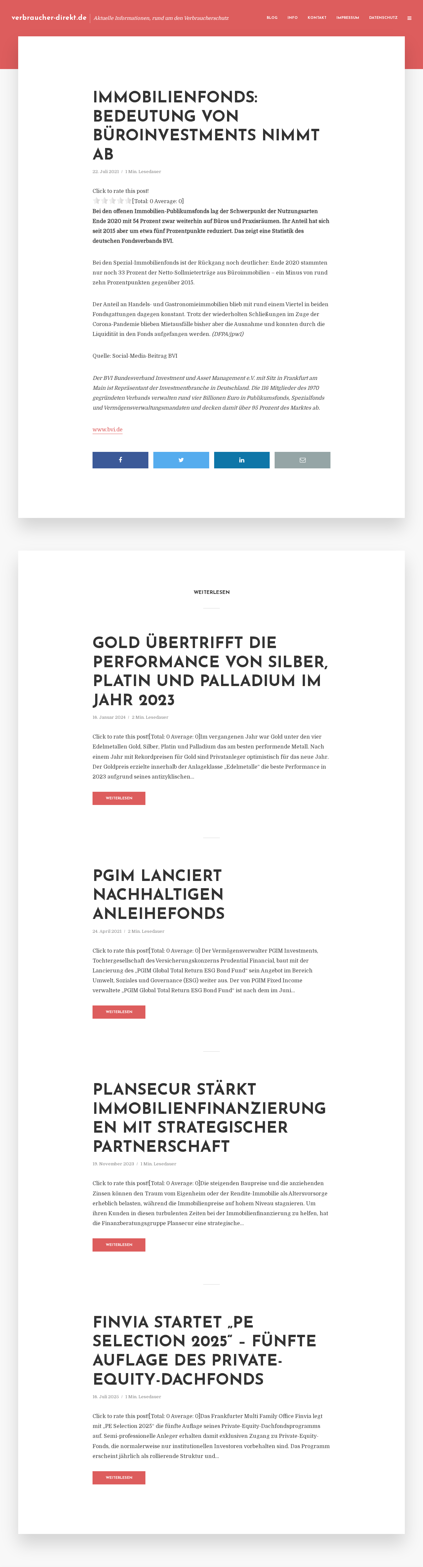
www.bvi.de (108, 430)
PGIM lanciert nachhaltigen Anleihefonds (159, 896)
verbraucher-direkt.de (49, 18)
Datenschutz (383, 18)
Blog (272, 18)
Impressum (347, 18)
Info (293, 18)
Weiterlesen (119, 798)
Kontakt (317, 18)
